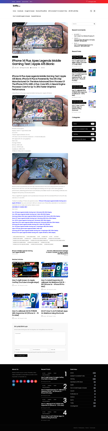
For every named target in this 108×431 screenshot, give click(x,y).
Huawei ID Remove (36, 16)
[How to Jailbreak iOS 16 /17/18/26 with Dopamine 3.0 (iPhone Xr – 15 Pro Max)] (25, 300)
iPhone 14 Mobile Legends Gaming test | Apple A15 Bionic (22, 252)
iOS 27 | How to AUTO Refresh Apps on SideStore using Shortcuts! (54, 312)
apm (39, 236)
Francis (76, 38)
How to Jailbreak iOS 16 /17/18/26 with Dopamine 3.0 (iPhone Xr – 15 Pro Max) (25, 313)
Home (13, 1)
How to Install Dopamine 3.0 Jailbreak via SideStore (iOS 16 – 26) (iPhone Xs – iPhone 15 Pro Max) (53, 283)
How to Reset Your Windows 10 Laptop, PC (84, 36)
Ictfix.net (56, 236)
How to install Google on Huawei (21, 16)
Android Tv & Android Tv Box (77, 376)
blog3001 (76, 34)
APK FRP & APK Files (73, 11)
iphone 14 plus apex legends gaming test (40, 240)
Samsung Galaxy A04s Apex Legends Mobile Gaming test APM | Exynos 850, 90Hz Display (36, 216)
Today (27, 264)
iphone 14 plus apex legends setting (57, 240)
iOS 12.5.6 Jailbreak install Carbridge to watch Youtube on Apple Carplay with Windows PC (57, 253)
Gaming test (44, 236)
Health (72, 385)
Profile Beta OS (74, 394)
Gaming (21, 264)
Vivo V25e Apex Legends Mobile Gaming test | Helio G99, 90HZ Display (31, 214)
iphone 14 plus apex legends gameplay (21, 240)
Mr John (17, 67)
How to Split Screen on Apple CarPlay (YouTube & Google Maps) (25, 281)
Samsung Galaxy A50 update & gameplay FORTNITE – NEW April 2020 (84, 40)
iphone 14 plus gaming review (20, 242)
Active (15, 56)
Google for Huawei (29, 11)
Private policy (81, 427)
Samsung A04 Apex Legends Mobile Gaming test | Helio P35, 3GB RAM (31, 224)
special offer (25, 1)
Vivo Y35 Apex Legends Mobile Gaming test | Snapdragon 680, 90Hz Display (32, 226)
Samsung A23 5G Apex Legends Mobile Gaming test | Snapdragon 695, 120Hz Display (35, 230)
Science (72, 397)
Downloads (20, 11)
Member (19, 1)
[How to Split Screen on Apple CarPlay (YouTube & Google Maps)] (25, 269)
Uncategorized (17, 265)
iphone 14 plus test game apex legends (21, 244)
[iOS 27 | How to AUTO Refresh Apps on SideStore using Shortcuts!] (54, 300)
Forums (87, 427)
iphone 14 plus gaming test (33, 242)
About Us (76, 427)
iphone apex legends (49, 244)
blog (75, 43)
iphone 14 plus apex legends (54, 238)
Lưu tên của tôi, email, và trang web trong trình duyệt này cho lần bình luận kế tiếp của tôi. (35, 352)
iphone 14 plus (28, 238)
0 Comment (34, 67)
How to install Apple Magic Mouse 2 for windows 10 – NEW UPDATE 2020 (83, 45)
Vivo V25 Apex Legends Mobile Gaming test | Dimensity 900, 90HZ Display (32, 212)
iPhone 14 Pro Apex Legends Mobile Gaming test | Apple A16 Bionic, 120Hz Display (33, 232)
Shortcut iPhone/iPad (41, 11)
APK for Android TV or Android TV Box (57, 11)
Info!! (31, 1)
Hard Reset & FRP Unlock (76, 382)
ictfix (51, 236)
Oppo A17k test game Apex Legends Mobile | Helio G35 (27, 228)
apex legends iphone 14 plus (19, 236)
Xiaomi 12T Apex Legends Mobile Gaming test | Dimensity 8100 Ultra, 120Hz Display (34, 218)
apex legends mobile (31, 236)
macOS (72, 391)
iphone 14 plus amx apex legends (40, 238)
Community (92, 427)
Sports (72, 400)
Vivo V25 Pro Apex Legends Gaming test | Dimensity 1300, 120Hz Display (31, 220)
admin (15, 285)
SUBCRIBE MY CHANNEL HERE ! (19, 207)
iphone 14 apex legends (18, 238)
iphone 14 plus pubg (46, 242)
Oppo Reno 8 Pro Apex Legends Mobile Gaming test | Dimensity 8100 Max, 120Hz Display (35, 222)
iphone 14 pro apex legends (37, 244)
